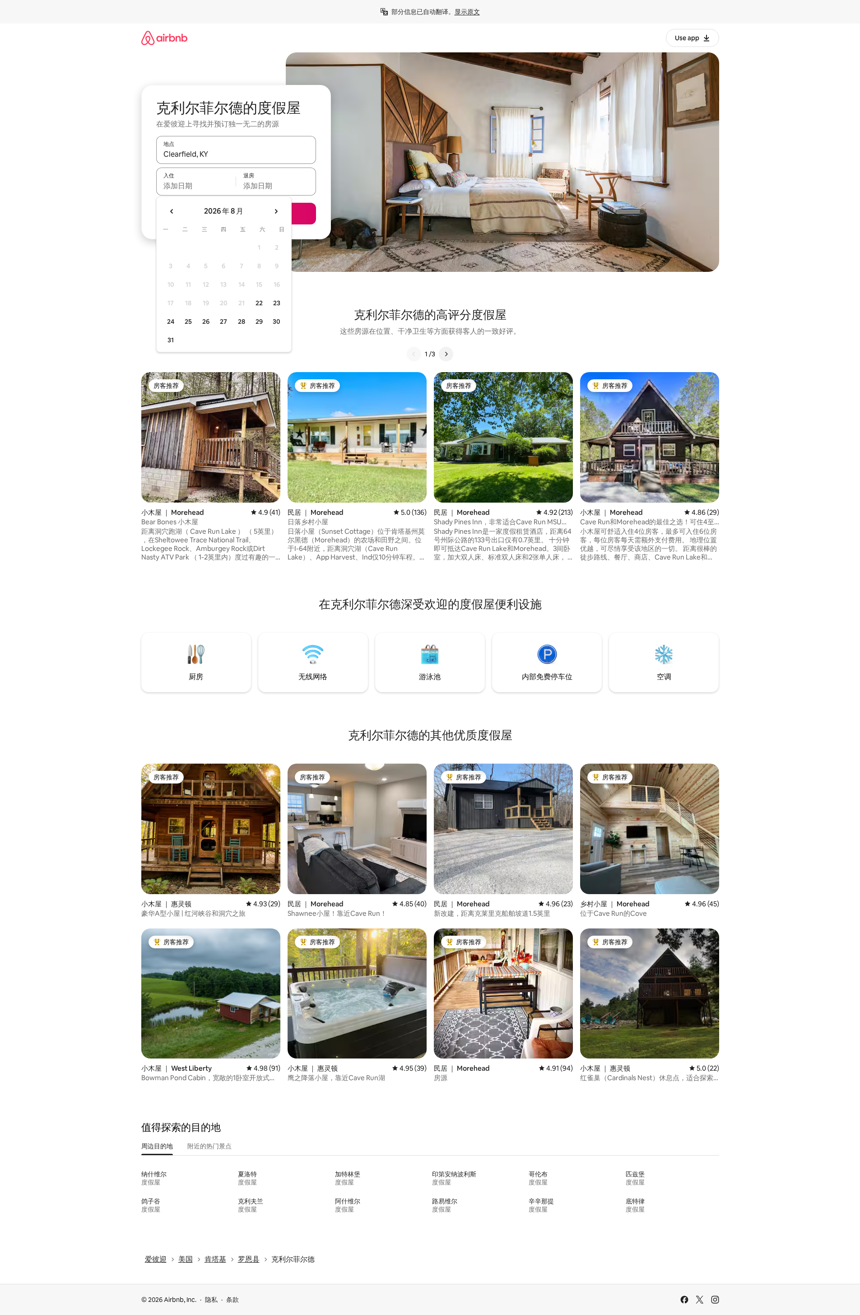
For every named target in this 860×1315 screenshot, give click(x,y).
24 (170, 321)
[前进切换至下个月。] (276, 211)
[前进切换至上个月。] (172, 211)
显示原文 (467, 12)
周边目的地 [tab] (157, 1146)
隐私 (211, 1300)
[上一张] (414, 354)
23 (276, 303)
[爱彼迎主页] (164, 37)
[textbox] (196, 185)
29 (259, 321)
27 (223, 321)
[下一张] (446, 354)
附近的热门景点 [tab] (209, 1146)
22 (259, 303)
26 (205, 321)
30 (276, 321)
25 (188, 321)
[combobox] (236, 154)
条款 (232, 1300)
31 (170, 340)
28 (241, 321)
